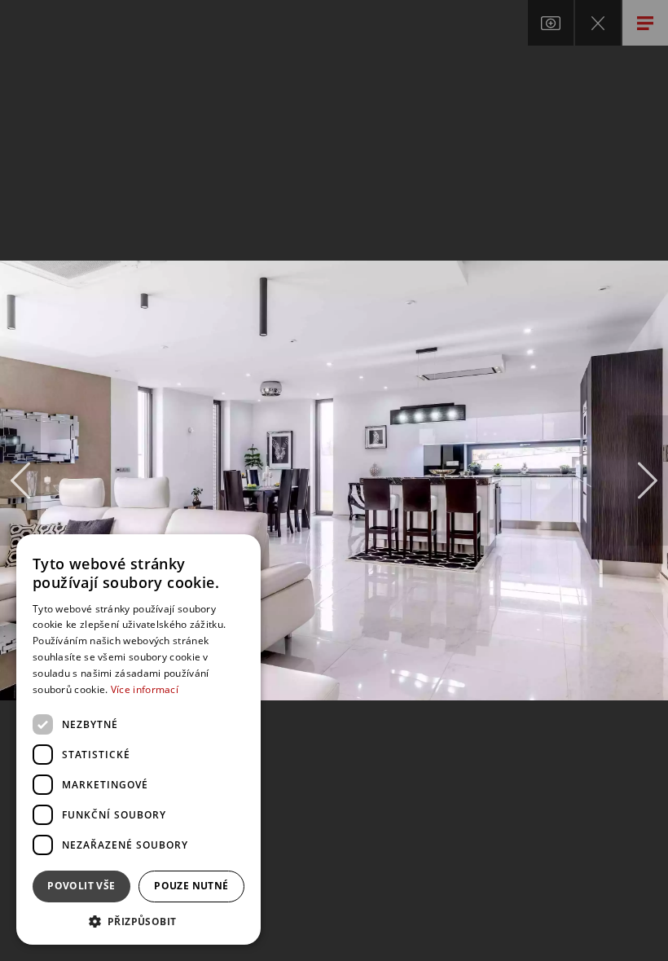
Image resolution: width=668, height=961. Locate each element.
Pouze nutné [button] (191, 886)
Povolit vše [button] (81, 886)
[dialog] (138, 739)
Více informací (144, 689)
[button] (138, 920)
